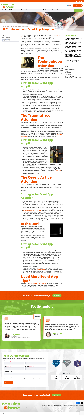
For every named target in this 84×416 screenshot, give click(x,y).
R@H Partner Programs (56, 405)
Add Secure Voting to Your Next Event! (63, 10)
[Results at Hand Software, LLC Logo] (7, 5)
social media (77, 77)
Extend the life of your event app (32, 210)
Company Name (11, 371)
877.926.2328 (79, 5)
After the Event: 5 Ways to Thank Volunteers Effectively (73, 51)
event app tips (69, 77)
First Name (9, 361)
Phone (29, 366)
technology (73, 35)
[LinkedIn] (79, 1)
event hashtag (41, 269)
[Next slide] (80, 327)
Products (4, 9)
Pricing (22, 9)
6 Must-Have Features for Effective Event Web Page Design (73, 47)
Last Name (31, 361)
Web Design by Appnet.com (70, 413)
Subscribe (8, 383)
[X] (82, 1)
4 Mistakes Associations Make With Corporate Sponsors (73, 39)
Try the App (56, 295)
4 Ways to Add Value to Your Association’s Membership (72, 61)
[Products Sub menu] (7, 10)
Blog (53, 9)
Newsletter (47, 9)
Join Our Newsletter (45, 405)
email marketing (69, 76)
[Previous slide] (3, 327)
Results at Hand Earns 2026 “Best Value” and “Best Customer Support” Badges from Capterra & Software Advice (73, 56)
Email (8, 366)
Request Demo (34, 10)
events (67, 35)
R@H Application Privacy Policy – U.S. (70, 405)
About (16, 9)
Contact (42, 9)
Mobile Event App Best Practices (37, 283)
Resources (28, 9)
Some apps (57, 170)
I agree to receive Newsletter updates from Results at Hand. (25, 379)
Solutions (11, 9)
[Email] (9, 40)
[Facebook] (77, 1)
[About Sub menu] (19, 10)
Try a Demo (77, 10)
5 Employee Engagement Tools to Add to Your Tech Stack (73, 43)
